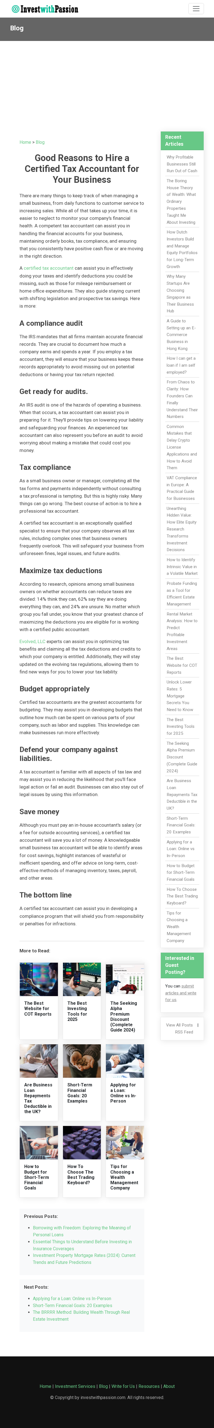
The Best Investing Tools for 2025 (77, 1011)
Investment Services (75, 1386)
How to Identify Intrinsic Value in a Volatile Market (182, 566)
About (169, 1386)
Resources (149, 1386)
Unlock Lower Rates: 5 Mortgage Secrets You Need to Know (180, 696)
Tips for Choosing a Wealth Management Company (124, 1177)
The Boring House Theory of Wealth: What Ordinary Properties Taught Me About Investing (181, 201)
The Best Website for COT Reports (38, 1008)
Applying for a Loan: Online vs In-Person (123, 1093)
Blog (40, 142)
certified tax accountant (49, 268)
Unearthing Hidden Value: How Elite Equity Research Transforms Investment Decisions (181, 529)
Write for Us (123, 1386)
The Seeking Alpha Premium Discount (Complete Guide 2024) (123, 1017)
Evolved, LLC (32, 641)
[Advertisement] (107, 83)
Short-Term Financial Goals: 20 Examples (79, 1093)
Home (25, 142)
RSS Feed (184, 1032)
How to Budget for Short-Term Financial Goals (36, 1177)
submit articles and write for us (180, 993)
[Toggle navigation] (196, 8)
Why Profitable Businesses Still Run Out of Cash (182, 164)
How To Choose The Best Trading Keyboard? (80, 1174)
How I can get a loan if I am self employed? (181, 365)
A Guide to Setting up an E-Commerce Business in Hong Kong (181, 334)
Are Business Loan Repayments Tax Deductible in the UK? (182, 794)
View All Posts (179, 1025)
